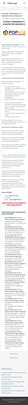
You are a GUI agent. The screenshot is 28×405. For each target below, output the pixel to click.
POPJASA (17, 176)
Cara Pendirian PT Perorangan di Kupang (12, 377)
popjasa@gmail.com (15, 199)
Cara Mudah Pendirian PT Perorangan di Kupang (14, 372)
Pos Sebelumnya (14, 353)
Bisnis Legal (12, 3)
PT (18, 46)
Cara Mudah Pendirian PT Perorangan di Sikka (13, 390)
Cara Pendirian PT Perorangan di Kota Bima (12, 386)
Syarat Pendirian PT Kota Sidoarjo (10, 44)
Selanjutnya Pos (14, 357)
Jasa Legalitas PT (6, 18)
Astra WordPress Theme (14, 401)
